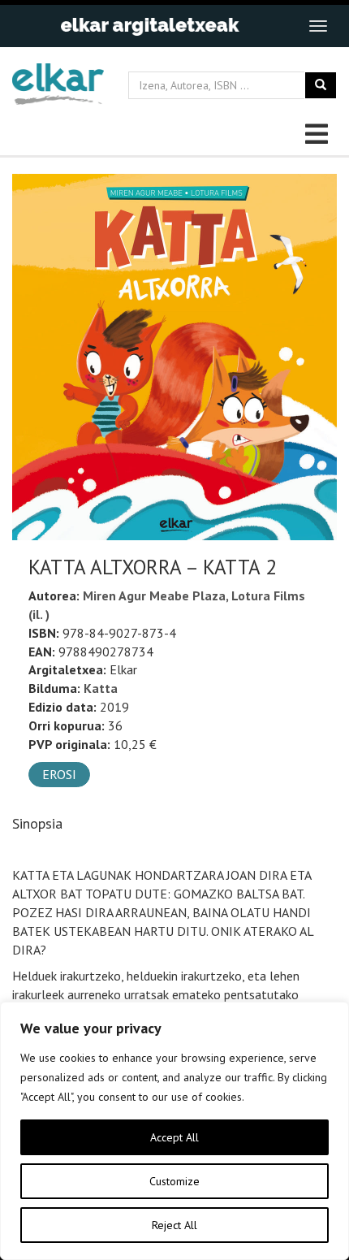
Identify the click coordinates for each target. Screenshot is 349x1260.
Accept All (174, 1137)
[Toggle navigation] (318, 26)
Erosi (59, 774)
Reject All (174, 1225)
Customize (174, 1181)
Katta (101, 688)
